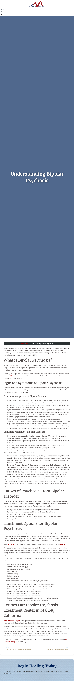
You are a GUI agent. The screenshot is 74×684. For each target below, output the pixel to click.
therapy (62, 544)
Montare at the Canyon (12, 621)
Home (23, 344)
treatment (12, 544)
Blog (27, 344)
